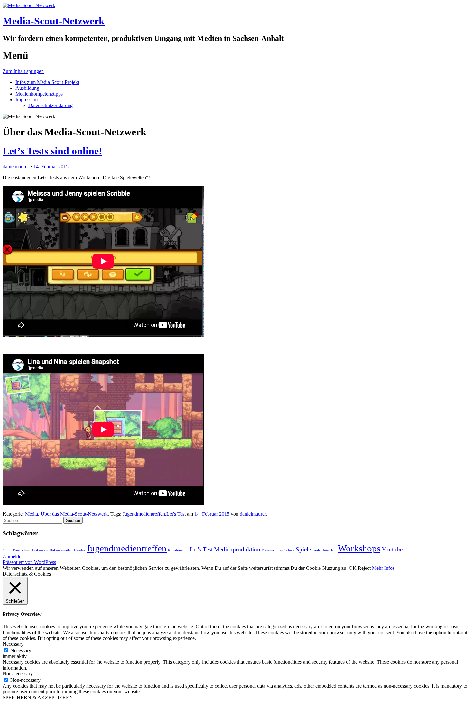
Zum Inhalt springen (23, 71)
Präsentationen (272, 550)
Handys (79, 550)
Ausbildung (27, 88)
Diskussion (40, 550)
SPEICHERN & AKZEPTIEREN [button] (38, 697)
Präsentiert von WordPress (29, 562)
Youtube (392, 549)
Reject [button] (364, 568)
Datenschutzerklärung (50, 105)
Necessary (20, 650)
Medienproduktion (237, 549)
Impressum (26, 99)
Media (31, 514)
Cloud (7, 550)
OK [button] (353, 568)
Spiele (303, 549)
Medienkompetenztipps (39, 94)
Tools (316, 550)
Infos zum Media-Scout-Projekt (47, 82)
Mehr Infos (383, 568)
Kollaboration (178, 550)
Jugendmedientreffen (144, 514)
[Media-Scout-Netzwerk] (29, 5)
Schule (289, 550)
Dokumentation (61, 550)
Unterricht (329, 550)
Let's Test (176, 514)
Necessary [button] (13, 644)
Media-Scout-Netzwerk (54, 21)
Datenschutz (22, 550)
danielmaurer (16, 166)
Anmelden (13, 556)
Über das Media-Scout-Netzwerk (74, 514)
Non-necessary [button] (18, 673)
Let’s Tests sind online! (52, 151)
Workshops (359, 548)
